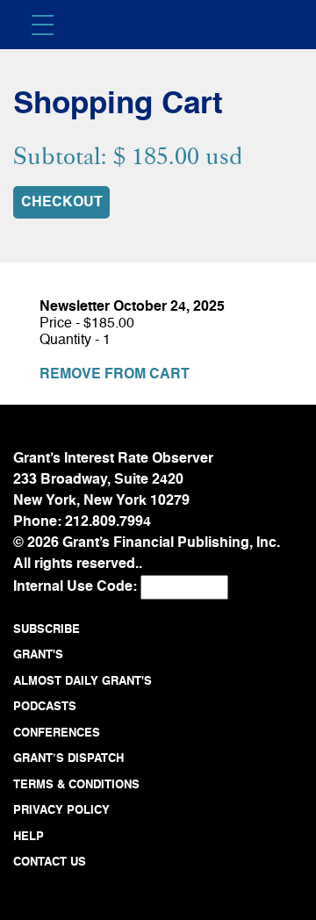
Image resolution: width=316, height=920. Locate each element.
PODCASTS (44, 707)
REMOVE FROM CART (115, 375)
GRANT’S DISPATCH (68, 759)
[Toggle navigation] (45, 20)
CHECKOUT (62, 203)
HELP (28, 837)
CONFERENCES (56, 733)
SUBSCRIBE (46, 630)
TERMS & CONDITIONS (76, 785)
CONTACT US (49, 862)
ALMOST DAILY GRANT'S (82, 681)
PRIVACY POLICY (61, 810)
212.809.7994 (108, 522)
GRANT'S (38, 655)
